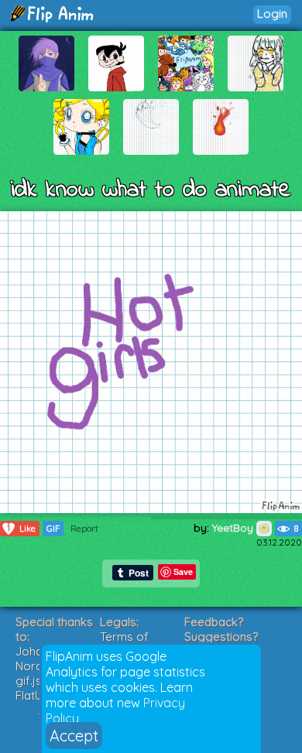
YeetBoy (234, 528)
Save (183, 571)
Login (272, 13)
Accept (74, 735)
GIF (53, 528)
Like (21, 528)
